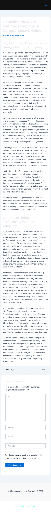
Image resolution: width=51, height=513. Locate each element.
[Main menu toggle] (46, 5)
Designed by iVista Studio (25, 506)
